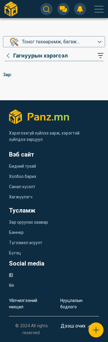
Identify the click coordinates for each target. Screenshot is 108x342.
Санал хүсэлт (22, 186)
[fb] (11, 275)
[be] (11, 285)
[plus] (96, 329)
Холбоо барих (22, 176)
